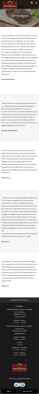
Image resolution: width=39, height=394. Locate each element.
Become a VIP (27, 391)
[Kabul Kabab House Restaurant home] (9, 4)
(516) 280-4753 (19, 333)
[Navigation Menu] (36, 2)
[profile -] (32, 3)
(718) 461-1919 (19, 317)
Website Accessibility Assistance (19, 378)
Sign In (9, 391)
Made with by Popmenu (14, 300)
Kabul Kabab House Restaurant (19, 367)
